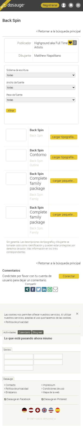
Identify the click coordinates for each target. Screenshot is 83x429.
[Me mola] (70, 42)
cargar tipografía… (64, 137)
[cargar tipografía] (16, 135)
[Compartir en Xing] (27, 289)
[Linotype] (18, 362)
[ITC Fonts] (48, 356)
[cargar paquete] (16, 179)
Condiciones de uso (53, 388)
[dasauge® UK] (44, 410)
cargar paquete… (64, 180)
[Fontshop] (18, 356)
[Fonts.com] (48, 362)
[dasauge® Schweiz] (37, 410)
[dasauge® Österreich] (31, 410)
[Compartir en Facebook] (32, 289)
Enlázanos (11, 392)
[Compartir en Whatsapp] (49, 289)
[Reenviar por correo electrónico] (55, 289)
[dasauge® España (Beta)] (57, 410)
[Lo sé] (77, 313)
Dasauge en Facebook (18, 399)
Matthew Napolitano (47, 55)
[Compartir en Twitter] (38, 289)
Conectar (69, 276)
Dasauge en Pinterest (55, 399)
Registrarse (50, 5)
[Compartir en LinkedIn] (44, 289)
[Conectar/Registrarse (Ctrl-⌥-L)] (63, 5)
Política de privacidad (17, 322)
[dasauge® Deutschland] (24, 410)
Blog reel (37, 332)
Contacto (11, 385)
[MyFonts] (18, 367)
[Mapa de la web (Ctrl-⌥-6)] (78, 5)
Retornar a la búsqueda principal (59, 31)
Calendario (24, 332)
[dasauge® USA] (51, 410)
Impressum (49, 385)
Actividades (9, 332)
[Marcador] (71, 5)
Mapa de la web (51, 392)
